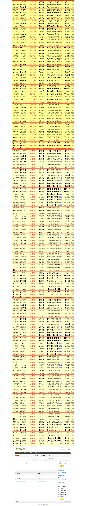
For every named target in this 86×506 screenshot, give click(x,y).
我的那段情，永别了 (37, 458)
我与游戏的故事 (48, 460)
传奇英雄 (25, 452)
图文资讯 (18, 471)
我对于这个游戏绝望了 (50, 458)
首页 (16, 452)
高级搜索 (62, 447)
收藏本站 (68, 447)
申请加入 (69, 501)
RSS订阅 (68, 449)
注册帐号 (67, 466)
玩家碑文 (30, 452)
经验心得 (20, 452)
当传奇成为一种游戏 (37, 460)
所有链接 (65, 501)
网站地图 (62, 449)
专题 (39, 452)
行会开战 (35, 452)
